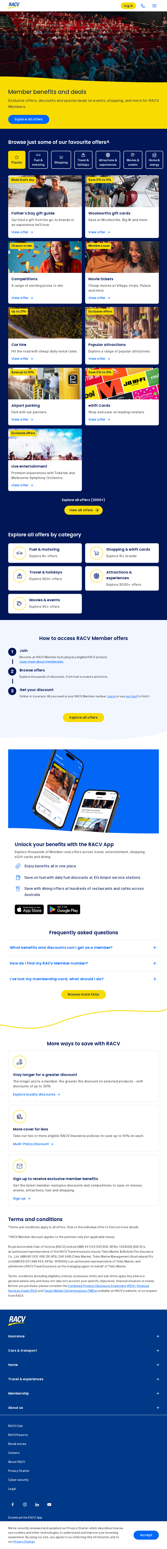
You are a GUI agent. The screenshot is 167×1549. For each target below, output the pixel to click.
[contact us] (142, 5)
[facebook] (12, 1504)
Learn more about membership (41, 661)
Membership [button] (18, 1393)
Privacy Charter (24, 1541)
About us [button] (15, 1407)
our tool (131, 696)
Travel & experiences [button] (25, 1379)
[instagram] (24, 1504)
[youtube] (49, 1504)
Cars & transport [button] (22, 1350)
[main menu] (154, 5)
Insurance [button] (16, 1336)
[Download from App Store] (29, 909)
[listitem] (45, 206)
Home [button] (13, 1364)
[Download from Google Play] (63, 909)
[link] (21, 1321)
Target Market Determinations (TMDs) (70, 1291)
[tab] (16, 160)
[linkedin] (37, 1504)
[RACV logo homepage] (14, 5)
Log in (112, 696)
